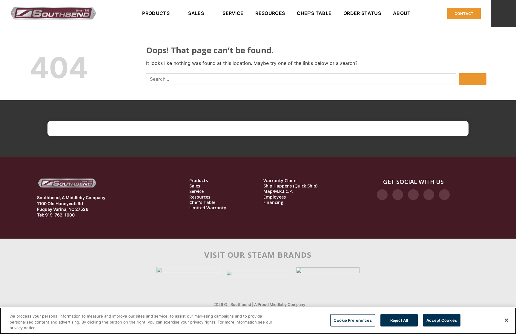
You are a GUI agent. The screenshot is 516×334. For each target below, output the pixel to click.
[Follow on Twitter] (413, 195)
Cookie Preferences (352, 320)
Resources (270, 13)
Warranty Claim (280, 180)
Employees (274, 197)
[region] (258, 320)
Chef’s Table (314, 13)
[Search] (503, 13)
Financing (273, 202)
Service (232, 13)
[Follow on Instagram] (398, 195)
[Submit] (472, 79)
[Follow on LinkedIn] (429, 195)
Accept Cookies (441, 320)
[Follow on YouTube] (444, 195)
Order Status (362, 13)
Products (156, 13)
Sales (196, 13)
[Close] (506, 320)
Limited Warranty (207, 208)
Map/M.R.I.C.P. (278, 191)
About (402, 13)
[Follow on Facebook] (382, 195)
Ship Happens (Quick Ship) (290, 186)
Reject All (399, 320)
